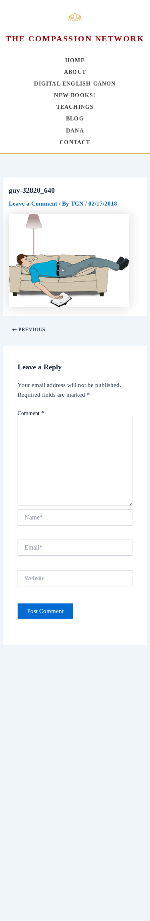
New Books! (75, 95)
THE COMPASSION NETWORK (75, 38)
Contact (75, 142)
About (75, 72)
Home (75, 60)
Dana (75, 131)
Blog (75, 119)
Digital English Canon (75, 84)
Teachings (75, 107)
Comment (31, 413)
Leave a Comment (33, 203)
